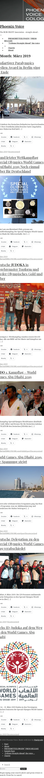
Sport (28, 259)
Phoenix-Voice (12, 26)
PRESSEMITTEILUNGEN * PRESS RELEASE (21, 748)
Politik (23, 259)
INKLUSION (11, 259)
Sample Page (9, 751)
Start (6, 744)
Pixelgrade (38, 740)
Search (7, 764)
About (11, 50)
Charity (11, 48)
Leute (18, 259)
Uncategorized (14, 152)
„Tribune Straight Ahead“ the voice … (19, 753)
